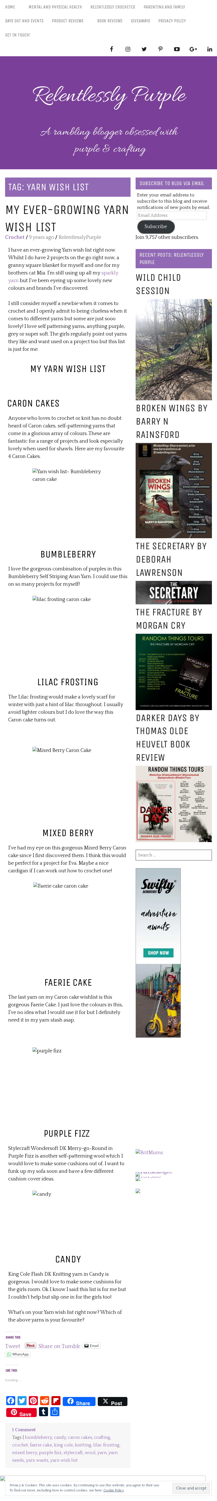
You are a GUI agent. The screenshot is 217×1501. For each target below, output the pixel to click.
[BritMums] (149, 1153)
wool (90, 1452)
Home (10, 7)
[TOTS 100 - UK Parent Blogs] (159, 1172)
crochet (20, 1445)
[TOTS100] (148, 1176)
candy (60, 1437)
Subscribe (156, 227)
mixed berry (24, 1452)
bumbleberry (38, 1437)
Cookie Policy (113, 1490)
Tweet (12, 1345)
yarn (102, 1452)
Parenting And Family (164, 7)
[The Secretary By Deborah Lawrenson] (174, 584)
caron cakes (80, 1437)
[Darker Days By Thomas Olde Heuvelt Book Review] (174, 769)
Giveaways (140, 20)
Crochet (15, 237)
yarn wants (37, 1460)
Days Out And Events (24, 20)
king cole (63, 1445)
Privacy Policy (172, 20)
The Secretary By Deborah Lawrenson (171, 559)
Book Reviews (109, 20)
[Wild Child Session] (174, 303)
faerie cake (41, 1445)
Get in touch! (18, 35)
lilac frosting (106, 1445)
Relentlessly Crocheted (112, 7)
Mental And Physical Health (55, 7)
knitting (83, 1445)
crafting (102, 1437)
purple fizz (50, 1452)
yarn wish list (64, 1460)
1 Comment (24, 1430)
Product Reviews (67, 20)
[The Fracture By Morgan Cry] (174, 637)
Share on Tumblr (59, 1345)
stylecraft (73, 1452)
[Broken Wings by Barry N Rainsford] (174, 446)
